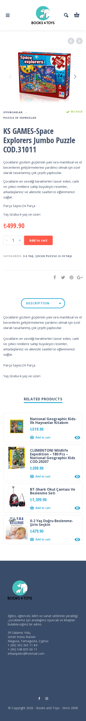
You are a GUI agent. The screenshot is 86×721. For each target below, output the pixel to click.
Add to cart (38, 240)
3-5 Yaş (28, 256)
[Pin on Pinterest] (70, 277)
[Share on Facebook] (53, 277)
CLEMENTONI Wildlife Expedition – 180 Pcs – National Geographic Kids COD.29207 (52, 456)
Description (37, 303)
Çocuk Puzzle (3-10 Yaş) (53, 256)
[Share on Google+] (78, 277)
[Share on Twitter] (62, 277)
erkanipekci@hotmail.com (26, 653)
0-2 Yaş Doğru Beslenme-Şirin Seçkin (51, 522)
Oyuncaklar (13, 112)
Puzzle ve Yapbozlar (19, 117)
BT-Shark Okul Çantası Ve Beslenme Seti (52, 491)
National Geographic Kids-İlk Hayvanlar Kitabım (53, 420)
